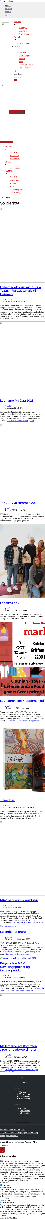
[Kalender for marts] (9, 926)
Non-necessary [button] (5, 1200)
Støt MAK (23, 28)
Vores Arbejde (24, 56)
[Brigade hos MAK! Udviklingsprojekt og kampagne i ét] (18, 958)
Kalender (8, 9)
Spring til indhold (6, 1)
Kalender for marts (13, 931)
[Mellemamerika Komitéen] (5, 78)
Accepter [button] (28, 1142)
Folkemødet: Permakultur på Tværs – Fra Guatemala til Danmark (20, 290)
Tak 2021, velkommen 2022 (19, 503)
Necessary (7, 1185)
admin (9, 299)
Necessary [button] (4, 1183)
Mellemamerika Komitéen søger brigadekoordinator (18, 1047)
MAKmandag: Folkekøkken (19, 900)
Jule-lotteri (7, 800)
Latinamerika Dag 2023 (16, 400)
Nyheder (8, 6)
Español (8, 15)
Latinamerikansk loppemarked (22, 700)
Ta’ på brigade (24, 43)
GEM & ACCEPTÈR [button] (8, 1218)
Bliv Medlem (24, 34)
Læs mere (4, 1145)
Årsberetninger (25, 1096)
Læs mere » (20, 421)
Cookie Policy (24, 68)
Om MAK (23, 52)
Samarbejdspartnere (26, 65)
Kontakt (8, 12)
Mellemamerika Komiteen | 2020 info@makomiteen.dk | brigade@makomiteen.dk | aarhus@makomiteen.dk (19, 1133)
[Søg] (15, 80)
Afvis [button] (35, 1142)
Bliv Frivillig (23, 31)
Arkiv (21, 62)
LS (8, 508)
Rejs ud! (25, 1082)
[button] (29, 71)
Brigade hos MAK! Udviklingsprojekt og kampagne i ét (15, 967)
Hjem (1, 197)
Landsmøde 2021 (12, 603)
